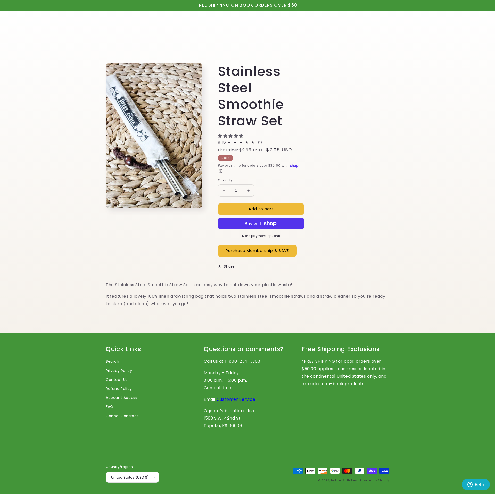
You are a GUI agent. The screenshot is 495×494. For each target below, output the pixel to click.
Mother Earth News (345, 480)
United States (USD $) (130, 477)
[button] (231, 136)
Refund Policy (119, 388)
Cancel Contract (122, 416)
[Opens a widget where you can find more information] (475, 485)
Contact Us (117, 379)
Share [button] (229, 266)
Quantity (225, 180)
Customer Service (236, 399)
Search (112, 361)
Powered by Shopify (374, 480)
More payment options (261, 236)
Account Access (121, 397)
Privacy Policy (119, 370)
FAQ (109, 406)
